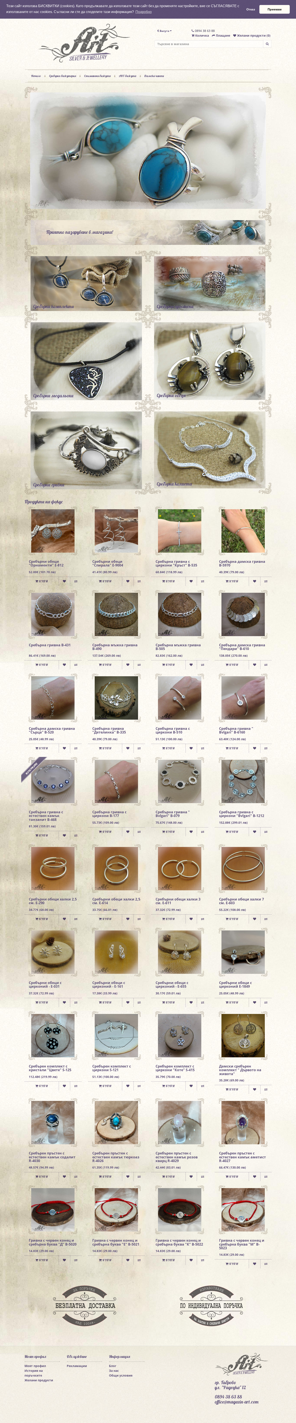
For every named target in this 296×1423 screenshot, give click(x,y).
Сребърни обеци (171, 395)
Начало (36, 76)
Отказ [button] (250, 9)
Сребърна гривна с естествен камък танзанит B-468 (46, 816)
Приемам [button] (274, 9)
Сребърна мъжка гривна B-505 (178, 647)
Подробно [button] (143, 12)
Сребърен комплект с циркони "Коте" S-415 (175, 1068)
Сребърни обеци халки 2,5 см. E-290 (53, 901)
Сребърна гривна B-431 (50, 645)
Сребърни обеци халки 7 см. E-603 (241, 901)
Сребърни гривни (48, 485)
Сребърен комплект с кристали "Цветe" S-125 (50, 1068)
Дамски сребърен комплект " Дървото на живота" (240, 1070)
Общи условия (120, 1375)
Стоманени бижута (97, 76)
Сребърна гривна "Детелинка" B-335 (109, 730)
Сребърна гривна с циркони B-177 (109, 814)
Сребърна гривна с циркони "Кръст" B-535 (176, 563)
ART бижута (127, 76)
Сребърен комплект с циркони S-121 (111, 1068)
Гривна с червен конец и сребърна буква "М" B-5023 (241, 1244)
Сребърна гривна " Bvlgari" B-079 (173, 814)
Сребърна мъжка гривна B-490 (115, 647)
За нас (114, 1371)
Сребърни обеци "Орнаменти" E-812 (46, 563)
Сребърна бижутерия (62, 76)
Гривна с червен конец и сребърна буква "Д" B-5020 (52, 1242)
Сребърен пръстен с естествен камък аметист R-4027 (242, 1157)
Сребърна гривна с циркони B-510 (173, 730)
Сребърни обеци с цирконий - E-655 (172, 984)
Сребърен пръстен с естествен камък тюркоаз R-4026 (115, 1157)
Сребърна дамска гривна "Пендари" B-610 (242, 647)
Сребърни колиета (174, 484)
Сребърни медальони (53, 395)
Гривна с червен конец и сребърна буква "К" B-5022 (179, 1242)
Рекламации (77, 1366)
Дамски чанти (154, 76)
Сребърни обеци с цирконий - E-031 (45, 984)
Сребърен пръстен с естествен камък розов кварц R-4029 (177, 1157)
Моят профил (35, 1366)
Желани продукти (38, 1380)
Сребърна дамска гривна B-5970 (242, 563)
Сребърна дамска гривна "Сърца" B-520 (52, 730)
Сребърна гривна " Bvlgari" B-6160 (236, 730)
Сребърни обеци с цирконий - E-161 (108, 984)
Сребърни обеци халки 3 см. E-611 (178, 901)
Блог (112, 1366)
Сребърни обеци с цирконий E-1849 (235, 984)
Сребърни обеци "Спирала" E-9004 (107, 563)
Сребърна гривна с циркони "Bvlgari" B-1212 (241, 814)
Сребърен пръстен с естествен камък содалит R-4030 (52, 1157)
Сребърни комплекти (53, 306)
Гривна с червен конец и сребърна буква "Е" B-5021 (115, 1242)
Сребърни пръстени (175, 306)
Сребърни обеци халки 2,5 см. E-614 (116, 901)
